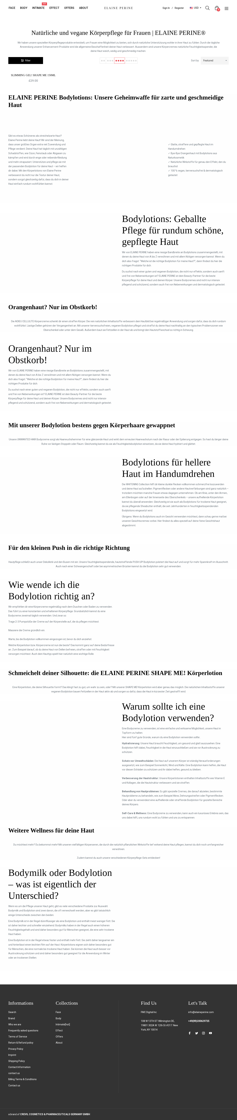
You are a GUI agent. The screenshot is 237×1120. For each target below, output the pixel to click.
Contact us (14, 1085)
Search (12, 1012)
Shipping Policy (16, 1061)
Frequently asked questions (23, 1030)
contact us (14, 1073)
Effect (59, 1030)
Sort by (195, 60)
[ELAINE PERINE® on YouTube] (210, 1033)
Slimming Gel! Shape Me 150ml (33, 75)
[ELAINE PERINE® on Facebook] (189, 1033)
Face (58, 1012)
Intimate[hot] (63, 1024)
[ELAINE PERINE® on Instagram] (203, 1033)
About (59, 1042)
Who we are (14, 1024)
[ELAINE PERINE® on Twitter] (196, 1033)
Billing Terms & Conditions (22, 1079)
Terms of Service (17, 1036)
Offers (59, 1036)
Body (58, 1018)
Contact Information (19, 1067)
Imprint (12, 1055)
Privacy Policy (15, 1049)
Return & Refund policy (20, 1042)
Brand (11, 1018)
